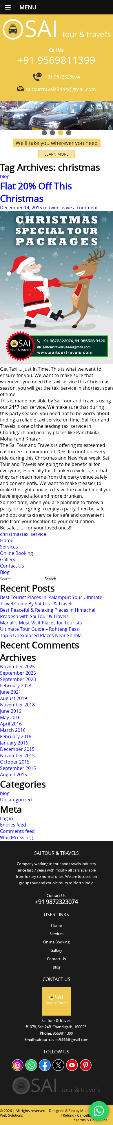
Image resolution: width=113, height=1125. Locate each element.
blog (5, 176)
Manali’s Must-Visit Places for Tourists (41, 623)
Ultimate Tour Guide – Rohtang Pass (39, 629)
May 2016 (10, 717)
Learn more (56, 154)
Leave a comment (78, 207)
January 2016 (14, 743)
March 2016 (12, 730)
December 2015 (17, 749)
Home (6, 540)
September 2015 (18, 768)
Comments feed (17, 831)
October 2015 (15, 762)
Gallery (7, 559)
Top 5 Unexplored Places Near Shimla (41, 635)
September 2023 (18, 679)
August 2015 (13, 774)
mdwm (50, 207)
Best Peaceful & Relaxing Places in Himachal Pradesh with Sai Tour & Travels (47, 613)
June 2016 (10, 711)
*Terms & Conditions (90, 1119)
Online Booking (16, 553)
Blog (5, 572)
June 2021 (10, 692)
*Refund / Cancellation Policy (84, 1115)
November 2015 (17, 755)
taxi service (34, 534)
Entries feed (13, 825)
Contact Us (12, 566)
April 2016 (11, 724)
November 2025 (17, 666)
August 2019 (13, 698)
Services (9, 547)
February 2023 (15, 685)
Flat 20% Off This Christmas (36, 192)
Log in (6, 818)
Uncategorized (16, 799)
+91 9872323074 (62, 77)
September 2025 (18, 673)
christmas (11, 534)
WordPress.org (16, 837)
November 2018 (17, 705)
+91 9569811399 (56, 60)
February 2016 (15, 736)
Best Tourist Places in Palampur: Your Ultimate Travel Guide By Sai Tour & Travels (51, 600)
